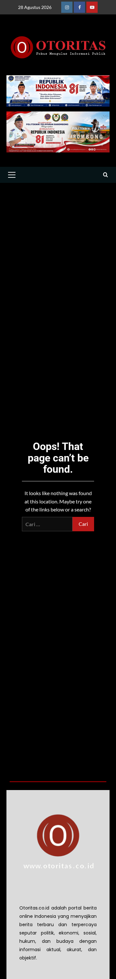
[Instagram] (66, 7)
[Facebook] (79, 7)
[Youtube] (92, 7)
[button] (11, 175)
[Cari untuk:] (47, 524)
